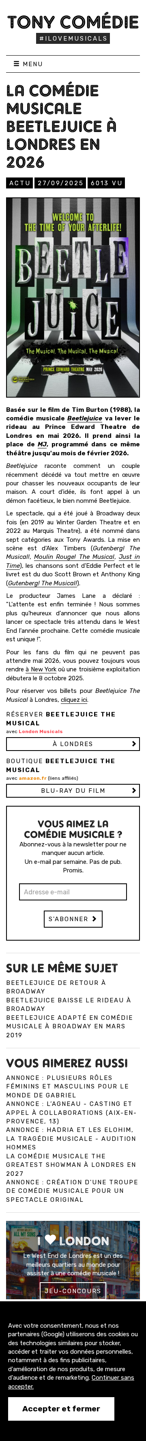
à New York (41, 669)
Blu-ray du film (73, 790)
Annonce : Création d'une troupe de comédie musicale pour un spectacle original (72, 1191)
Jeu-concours (73, 1291)
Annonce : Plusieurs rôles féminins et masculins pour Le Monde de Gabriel (67, 1086)
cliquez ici (74, 699)
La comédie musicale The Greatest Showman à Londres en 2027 (71, 1165)
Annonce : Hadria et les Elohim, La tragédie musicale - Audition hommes (71, 1138)
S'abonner (70, 919)
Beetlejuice (84, 418)
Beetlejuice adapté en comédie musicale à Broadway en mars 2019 (69, 1026)
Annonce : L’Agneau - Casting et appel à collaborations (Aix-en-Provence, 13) (71, 1112)
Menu (31, 64)
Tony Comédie (73, 22)
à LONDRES (73, 744)
